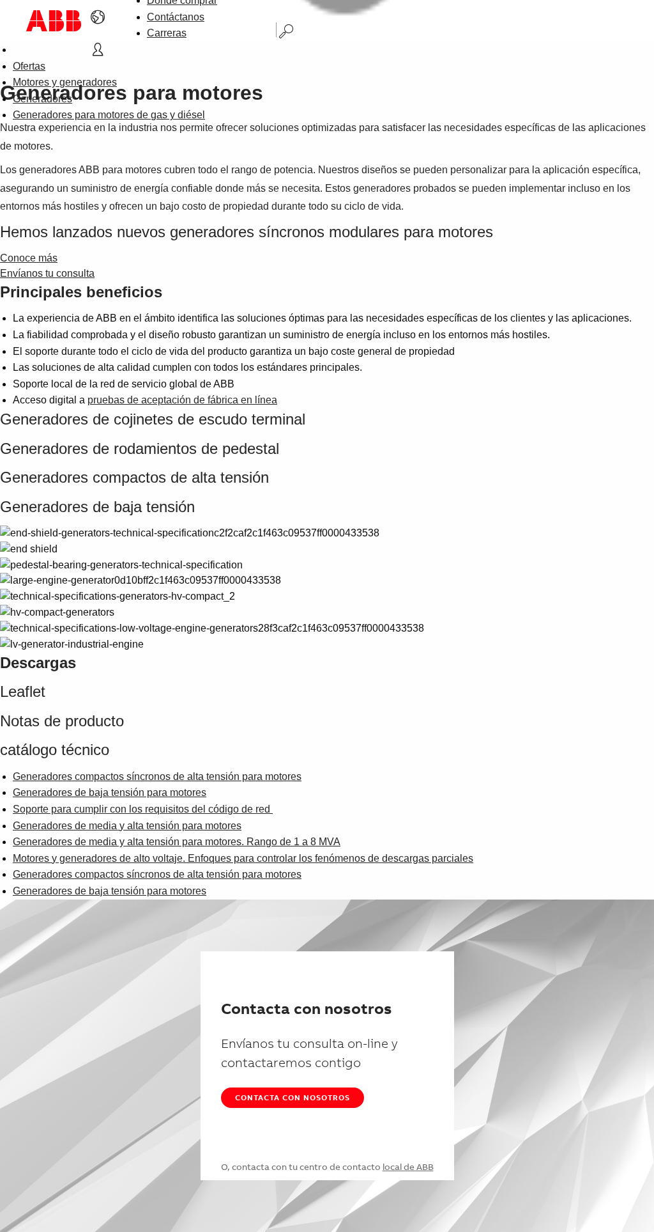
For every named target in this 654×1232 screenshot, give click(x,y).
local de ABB (408, 1167)
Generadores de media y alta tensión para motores (127, 825)
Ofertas (29, 66)
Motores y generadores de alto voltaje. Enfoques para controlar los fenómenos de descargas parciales (243, 858)
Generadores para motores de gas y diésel (109, 114)
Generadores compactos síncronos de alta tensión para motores (157, 776)
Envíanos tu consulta (47, 273)
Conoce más (28, 258)
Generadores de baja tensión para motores (109, 792)
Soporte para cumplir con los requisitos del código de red (143, 809)
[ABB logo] (54, 20)
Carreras (166, 32)
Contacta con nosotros (292, 1097)
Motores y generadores (65, 82)
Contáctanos (175, 17)
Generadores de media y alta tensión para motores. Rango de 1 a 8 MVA (176, 841)
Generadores (42, 98)
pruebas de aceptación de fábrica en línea (182, 399)
